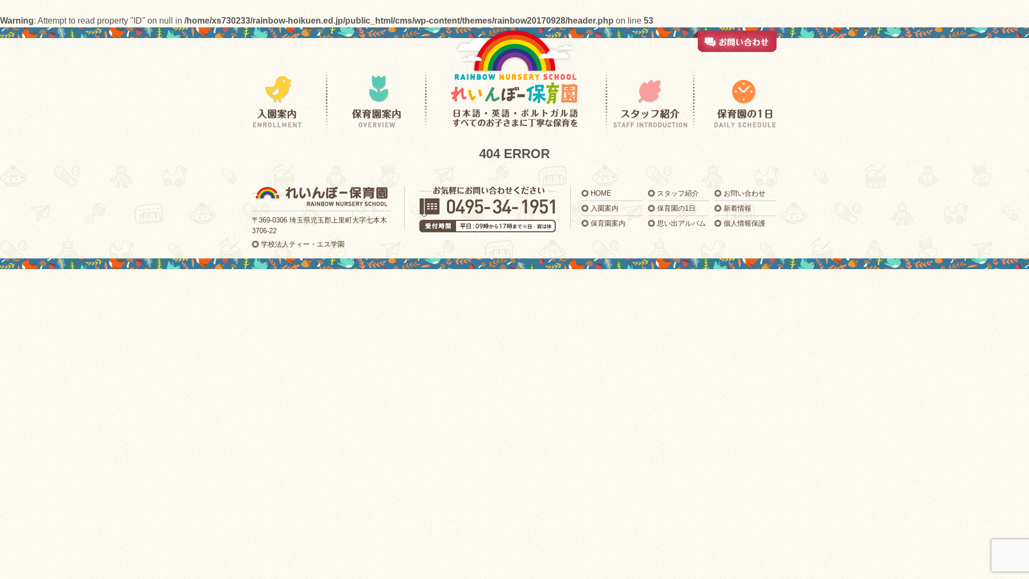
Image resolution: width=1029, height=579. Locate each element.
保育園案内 (608, 223)
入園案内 (604, 208)
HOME (601, 193)
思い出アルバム (681, 223)
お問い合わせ (744, 193)
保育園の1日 (676, 208)
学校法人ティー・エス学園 (303, 244)
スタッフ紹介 (678, 193)
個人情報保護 (744, 223)
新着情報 (737, 208)
